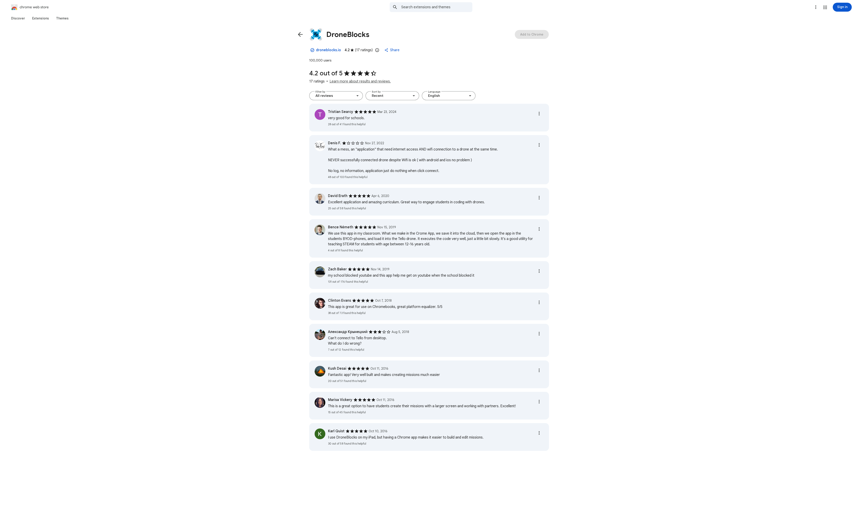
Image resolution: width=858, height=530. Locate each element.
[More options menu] (815, 7)
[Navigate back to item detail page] (300, 34)
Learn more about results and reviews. (360, 81)
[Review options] (539, 113)
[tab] (18, 18)
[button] (825, 7)
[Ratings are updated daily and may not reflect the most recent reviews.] (377, 50)
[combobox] (436, 7)
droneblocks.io (328, 50)
